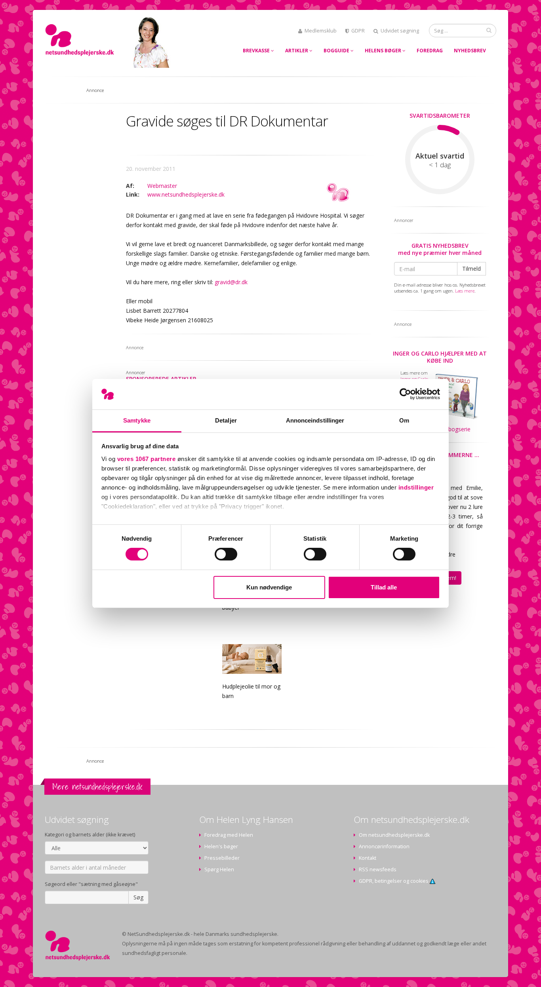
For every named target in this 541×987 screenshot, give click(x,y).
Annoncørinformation (384, 846)
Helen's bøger (221, 846)
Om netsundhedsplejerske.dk (394, 835)
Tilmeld (471, 268)
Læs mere (464, 291)
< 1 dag (440, 165)
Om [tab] (404, 420)
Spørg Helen (219, 869)
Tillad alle (384, 587)
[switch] (226, 554)
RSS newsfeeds (377, 869)
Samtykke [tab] (136, 420)
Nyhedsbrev (470, 50)
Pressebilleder (222, 858)
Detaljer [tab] (226, 420)
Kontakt (367, 858)
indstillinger (416, 487)
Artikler (297, 50)
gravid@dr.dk (231, 282)
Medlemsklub (321, 30)
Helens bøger (383, 50)
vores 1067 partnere (146, 458)
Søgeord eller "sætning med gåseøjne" (91, 884)
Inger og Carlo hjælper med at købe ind (440, 357)
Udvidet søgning (400, 30)
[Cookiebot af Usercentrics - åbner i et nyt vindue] (405, 394)
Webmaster (162, 185)
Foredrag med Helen (228, 835)
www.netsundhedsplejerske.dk (186, 194)
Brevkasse (257, 50)
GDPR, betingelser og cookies (394, 881)
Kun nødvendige (269, 587)
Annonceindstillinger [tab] (315, 420)
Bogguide (337, 50)
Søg (138, 897)
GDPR (358, 30)
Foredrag (430, 50)
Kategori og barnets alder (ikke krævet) (90, 834)
